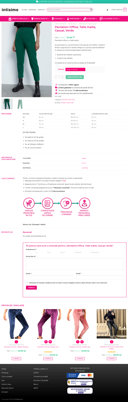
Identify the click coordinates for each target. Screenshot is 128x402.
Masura (61, 69)
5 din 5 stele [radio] (86, 252)
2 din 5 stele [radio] (42, 252)
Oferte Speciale (20, 19)
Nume (29, 273)
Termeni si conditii (41, 377)
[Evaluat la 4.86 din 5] (112, 351)
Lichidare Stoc (110, 19)
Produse (32, 10)
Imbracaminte (41, 19)
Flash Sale (72, 24)
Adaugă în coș (75, 77)
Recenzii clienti (7, 388)
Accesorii (91, 19)
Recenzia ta (31, 256)
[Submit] (91, 10)
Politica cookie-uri (41, 369)
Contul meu (6, 384)
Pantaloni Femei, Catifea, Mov (48, 347)
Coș (3, 380)
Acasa (24, 10)
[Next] (48, 59)
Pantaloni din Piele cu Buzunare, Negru (111, 348)
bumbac (85, 168)
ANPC (36, 388)
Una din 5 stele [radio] (30, 252)
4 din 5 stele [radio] (70, 252)
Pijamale (58, 19)
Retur (36, 384)
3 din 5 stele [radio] (55, 252)
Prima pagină (60, 24)
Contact (41, 10)
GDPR (36, 373)
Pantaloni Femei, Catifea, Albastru (16, 347)
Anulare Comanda (41, 380)
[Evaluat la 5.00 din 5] (48, 351)
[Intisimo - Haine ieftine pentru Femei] (10, 9)
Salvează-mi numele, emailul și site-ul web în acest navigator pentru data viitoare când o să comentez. (68, 283)
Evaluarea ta (31, 249)
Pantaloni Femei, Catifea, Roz (79, 347)
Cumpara (16, 358)
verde (84, 158)
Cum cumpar (7, 377)
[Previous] (5, 59)
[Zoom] (4, 95)
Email (78, 273)
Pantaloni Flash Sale (88, 24)
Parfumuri (74, 19)
